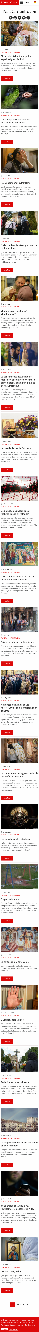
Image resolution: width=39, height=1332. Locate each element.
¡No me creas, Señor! (11, 1271)
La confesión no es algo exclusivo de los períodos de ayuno (19, 775)
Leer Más (7, 78)
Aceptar (4, 1329)
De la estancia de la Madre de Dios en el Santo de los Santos (18, 578)
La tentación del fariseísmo (15, 961)
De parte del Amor (10, 899)
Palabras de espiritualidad (11, 52)
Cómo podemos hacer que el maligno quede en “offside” (15, 512)
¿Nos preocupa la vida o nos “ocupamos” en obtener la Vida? (17, 1207)
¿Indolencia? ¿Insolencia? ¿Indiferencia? (14, 312)
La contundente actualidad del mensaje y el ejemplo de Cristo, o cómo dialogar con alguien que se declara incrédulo (18, 381)
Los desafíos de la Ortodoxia (15, 838)
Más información (29, 1325)
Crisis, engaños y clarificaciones (17, 642)
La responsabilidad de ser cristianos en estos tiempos (19, 1144)
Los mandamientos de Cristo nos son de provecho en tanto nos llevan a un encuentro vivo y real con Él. (19, 968)
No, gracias (14, 1329)
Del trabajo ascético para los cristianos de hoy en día (15, 121)
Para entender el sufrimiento (15, 182)
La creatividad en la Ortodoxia (16, 448)
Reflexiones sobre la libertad (15, 1082)
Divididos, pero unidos (12, 1019)
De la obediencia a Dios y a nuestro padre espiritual (19, 247)
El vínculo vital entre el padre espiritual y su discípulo (16, 58)
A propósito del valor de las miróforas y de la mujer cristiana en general (19, 707)
